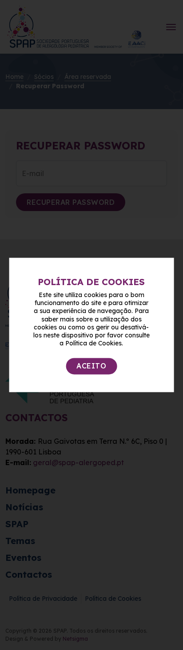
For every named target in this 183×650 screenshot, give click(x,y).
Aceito (91, 366)
